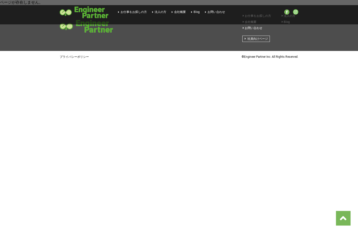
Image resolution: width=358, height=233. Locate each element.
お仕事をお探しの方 (134, 12)
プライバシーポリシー (74, 56)
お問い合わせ (216, 12)
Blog (197, 12)
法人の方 (160, 12)
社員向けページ (257, 38)
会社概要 (180, 12)
